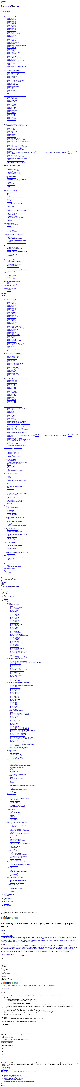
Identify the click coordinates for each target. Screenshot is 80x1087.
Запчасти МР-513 (18, 947)
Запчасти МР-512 (67, 945)
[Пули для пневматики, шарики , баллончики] (17, 268)
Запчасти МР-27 (13, 945)
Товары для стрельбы (15, 941)
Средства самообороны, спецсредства (20, 825)
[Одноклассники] (4, 918)
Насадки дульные (14, 753)
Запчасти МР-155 (31, 945)
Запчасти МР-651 (33, 948)
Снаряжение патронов (16, 762)
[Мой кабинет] (1, 8)
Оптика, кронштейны (16, 853)
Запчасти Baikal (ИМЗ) (16, 607)
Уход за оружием (14, 796)
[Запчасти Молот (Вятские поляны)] (17, 123)
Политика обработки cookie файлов (13, 1078)
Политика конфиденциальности (12, 1075)
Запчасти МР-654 (30, 950)
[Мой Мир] (6, 918)
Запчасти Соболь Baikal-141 (29, 951)
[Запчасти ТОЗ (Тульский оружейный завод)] (17, 94)
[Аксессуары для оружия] (17, 244)
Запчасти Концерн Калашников (18, 661)
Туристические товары (16, 888)
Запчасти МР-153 (22, 945)
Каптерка (12, 870)
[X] (8, 918)
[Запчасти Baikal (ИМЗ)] (17, 15)
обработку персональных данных (19, 1039)
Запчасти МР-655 (39, 950)
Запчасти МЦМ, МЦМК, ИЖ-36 (13, 951)
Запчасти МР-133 (48, 947)
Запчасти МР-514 (9, 947)
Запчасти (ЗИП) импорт (16, 778)
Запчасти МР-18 (5, 945)
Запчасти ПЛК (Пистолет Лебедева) (59, 951)
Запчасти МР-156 (40, 945)
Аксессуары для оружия (16, 837)
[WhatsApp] (12, 918)
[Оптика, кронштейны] (17, 258)
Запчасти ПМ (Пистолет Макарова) (59, 948)
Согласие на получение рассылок (13, 1079)
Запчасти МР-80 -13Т (44, 948)
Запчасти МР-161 (58, 947)
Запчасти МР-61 (41, 951)
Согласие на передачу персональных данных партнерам (19, 1081)
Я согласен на (15, 1039)
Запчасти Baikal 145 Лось (22, 948)
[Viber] (10, 918)
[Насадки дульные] (17, 166)
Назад (8, 601)
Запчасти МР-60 (49, 945)
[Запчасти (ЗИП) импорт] (17, 189)
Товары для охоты (15, 812)
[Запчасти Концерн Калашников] (17, 69)
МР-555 (47, 951)
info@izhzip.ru (6, 913)
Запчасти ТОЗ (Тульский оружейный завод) (21, 685)
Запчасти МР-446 (49, 950)
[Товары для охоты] (17, 221)
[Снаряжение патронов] (17, 175)
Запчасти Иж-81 (40, 947)
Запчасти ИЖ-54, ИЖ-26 (19, 950)
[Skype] (15, 918)
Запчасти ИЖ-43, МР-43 (29, 947)
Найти (2, 1085)
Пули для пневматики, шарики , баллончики (22, 864)
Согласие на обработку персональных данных (16, 1077)
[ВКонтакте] (1, 918)
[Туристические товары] (17, 286)
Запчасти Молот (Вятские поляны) (19, 713)
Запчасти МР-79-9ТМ (10, 948)
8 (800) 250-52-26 (5, 9)
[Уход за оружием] (17, 207)
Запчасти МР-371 (67, 947)
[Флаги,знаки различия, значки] (17, 279)
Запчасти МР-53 (58, 945)
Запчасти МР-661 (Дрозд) (60, 950)
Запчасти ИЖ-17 (8, 950)
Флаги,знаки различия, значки (18, 880)
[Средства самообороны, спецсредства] (17, 233)
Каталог (9, 603)
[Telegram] (17, 918)
